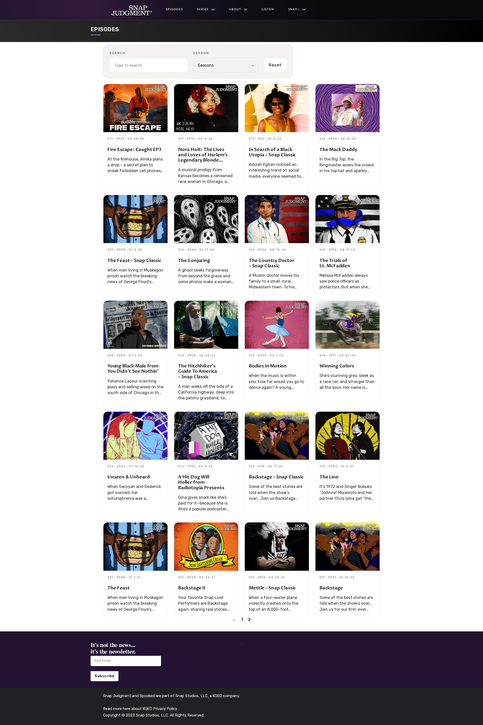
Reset (275, 65)
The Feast (118, 588)
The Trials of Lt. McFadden (334, 263)
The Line (329, 477)
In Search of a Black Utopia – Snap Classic (272, 152)
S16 (322, 138)
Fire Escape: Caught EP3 (134, 149)
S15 (110, 249)
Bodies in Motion (268, 366)
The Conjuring (194, 260)
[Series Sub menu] (213, 9)
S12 (322, 466)
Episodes (174, 9)
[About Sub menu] (246, 9)
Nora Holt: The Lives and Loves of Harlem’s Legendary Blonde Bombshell (203, 157)
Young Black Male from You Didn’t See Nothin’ (133, 368)
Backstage (331, 588)
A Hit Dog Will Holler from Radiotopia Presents (201, 482)
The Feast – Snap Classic (134, 260)
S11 (322, 577)
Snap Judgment (117, 696)
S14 (110, 355)
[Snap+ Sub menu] (304, 9)
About (235, 9)
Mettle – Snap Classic (272, 588)
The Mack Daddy (338, 149)
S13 (110, 466)
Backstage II (191, 588)
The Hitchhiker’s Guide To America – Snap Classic (197, 371)
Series (203, 9)
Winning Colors (336, 366)
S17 (110, 138)
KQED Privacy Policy (160, 708)
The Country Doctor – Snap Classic (272, 263)
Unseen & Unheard (128, 477)
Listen (268, 9)
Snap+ (294, 9)
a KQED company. (225, 696)
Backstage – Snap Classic (276, 477)
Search (117, 53)
